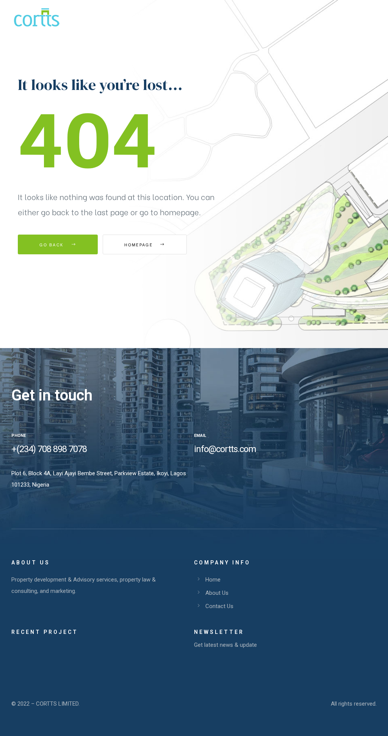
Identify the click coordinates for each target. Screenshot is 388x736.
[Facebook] (195, 473)
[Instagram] (220, 473)
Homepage (139, 244)
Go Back (52, 244)
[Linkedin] (233, 473)
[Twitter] (208, 473)
